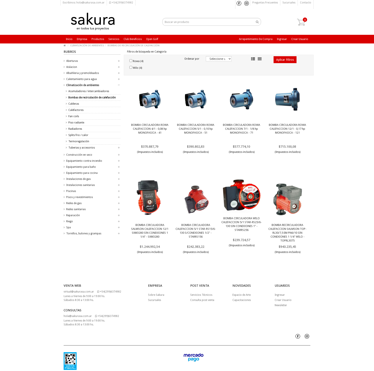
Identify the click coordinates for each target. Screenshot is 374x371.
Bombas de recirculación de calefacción (92, 97)
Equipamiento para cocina (82, 172)
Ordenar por (191, 58)
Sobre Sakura (156, 294)
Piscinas (71, 191)
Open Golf (152, 39)
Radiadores (75, 128)
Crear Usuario (283, 300)
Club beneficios (133, 39)
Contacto (305, 2)
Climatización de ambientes (82, 85)
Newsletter (281, 305)
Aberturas (72, 60)
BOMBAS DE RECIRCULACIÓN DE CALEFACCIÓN (134, 45)
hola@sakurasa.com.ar (78, 316)
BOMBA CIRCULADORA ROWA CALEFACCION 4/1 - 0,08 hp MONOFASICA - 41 (149, 128)
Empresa (82, 39)
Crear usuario (299, 39)
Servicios (113, 39)
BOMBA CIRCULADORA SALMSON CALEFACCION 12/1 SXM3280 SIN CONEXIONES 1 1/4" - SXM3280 (149, 230)
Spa (68, 227)
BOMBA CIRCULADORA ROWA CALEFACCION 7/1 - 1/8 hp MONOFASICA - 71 (241, 128)
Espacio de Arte (241, 294)
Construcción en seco (79, 154)
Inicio (69, 39)
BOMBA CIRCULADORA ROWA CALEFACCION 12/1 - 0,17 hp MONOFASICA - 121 (287, 128)
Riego (69, 221)
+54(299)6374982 (122, 2)
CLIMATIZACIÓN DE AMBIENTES (87, 45)
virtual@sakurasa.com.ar (79, 291)
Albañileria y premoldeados (82, 73)
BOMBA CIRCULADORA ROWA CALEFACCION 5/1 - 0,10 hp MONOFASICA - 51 (195, 128)
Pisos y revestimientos (79, 197)
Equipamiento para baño (81, 166)
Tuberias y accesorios (81, 147)
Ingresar (282, 39)
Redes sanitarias (76, 209)
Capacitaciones (241, 300)
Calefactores (76, 110)
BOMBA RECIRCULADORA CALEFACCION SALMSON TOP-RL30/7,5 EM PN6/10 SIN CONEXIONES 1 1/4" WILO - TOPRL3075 (287, 232)
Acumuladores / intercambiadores (88, 91)
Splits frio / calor (78, 135)
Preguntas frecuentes (265, 2)
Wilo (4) (137, 67)
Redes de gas (74, 203)
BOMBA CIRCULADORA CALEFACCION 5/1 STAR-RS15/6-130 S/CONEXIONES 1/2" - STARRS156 (196, 230)
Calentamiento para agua (81, 79)
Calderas (73, 103)
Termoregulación (78, 141)
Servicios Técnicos (201, 294)
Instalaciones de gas (78, 179)
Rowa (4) (137, 61)
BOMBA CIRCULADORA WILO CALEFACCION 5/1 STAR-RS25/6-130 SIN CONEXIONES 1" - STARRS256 (241, 224)
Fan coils (73, 116)
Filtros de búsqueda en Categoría (146, 51)
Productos (98, 39)
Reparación (73, 215)
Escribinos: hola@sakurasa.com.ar (84, 2)
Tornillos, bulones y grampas (83, 233)
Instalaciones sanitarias (80, 185)
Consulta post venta (202, 300)
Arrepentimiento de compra (255, 39)
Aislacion (71, 67)
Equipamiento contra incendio (84, 160)
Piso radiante (76, 122)
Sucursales (288, 2)
